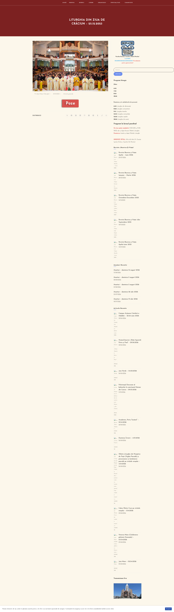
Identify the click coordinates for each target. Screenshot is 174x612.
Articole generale (68, 94)
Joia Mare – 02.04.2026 (127, 561)
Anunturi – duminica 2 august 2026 (126, 284)
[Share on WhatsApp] (106, 115)
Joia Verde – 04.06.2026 (128, 371)
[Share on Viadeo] (102, 115)
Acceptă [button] (168, 608)
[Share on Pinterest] (76, 115)
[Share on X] (67, 115)
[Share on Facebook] (71, 115)
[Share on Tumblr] (97, 115)
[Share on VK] (89, 115)
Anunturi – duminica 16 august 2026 (127, 270)
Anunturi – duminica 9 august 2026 (126, 277)
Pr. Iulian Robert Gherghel (42, 94)
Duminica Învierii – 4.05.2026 (129, 438)
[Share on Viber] (84, 115)
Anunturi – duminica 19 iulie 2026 (126, 299)
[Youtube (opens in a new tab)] (140, 2)
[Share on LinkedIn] (80, 115)
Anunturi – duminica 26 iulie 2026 (126, 292)
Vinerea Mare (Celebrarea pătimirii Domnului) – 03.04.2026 (128, 537)
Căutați (118, 74)
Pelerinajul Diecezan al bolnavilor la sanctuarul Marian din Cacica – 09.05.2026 (130, 387)
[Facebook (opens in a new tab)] (138, 2)
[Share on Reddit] (93, 115)
